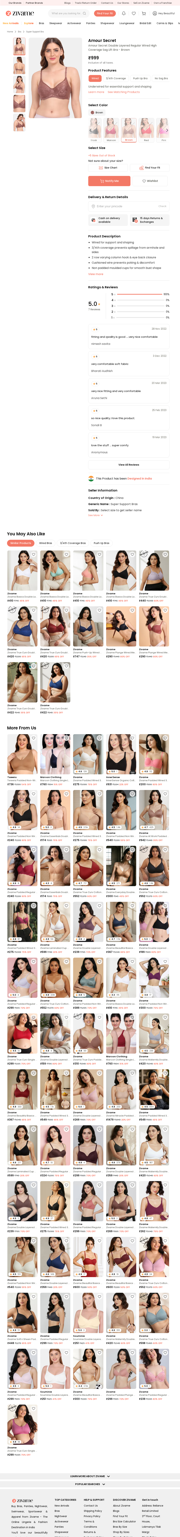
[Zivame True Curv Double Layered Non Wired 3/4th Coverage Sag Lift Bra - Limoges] (22, 626)
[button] (84, 13)
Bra (19, 31)
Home (10, 31)
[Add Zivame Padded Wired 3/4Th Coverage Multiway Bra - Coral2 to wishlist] (165, 738)
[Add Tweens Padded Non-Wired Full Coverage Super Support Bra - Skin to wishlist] (33, 738)
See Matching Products (124, 92)
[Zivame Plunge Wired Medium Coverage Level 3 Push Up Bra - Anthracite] (121, 626)
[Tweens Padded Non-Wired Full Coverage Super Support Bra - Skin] (22, 754)
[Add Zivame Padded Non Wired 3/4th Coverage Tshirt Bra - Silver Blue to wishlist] (99, 961)
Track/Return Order (86, 3)
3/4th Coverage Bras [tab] (73, 543)
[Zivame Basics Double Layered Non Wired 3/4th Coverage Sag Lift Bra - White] (22, 570)
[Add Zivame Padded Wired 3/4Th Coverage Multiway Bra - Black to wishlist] (165, 1073)
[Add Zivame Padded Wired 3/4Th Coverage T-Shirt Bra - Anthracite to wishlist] (66, 1185)
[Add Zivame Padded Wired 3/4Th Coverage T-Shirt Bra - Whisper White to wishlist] (99, 738)
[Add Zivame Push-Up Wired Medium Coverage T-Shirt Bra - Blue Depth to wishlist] (99, 610)
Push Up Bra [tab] (140, 78)
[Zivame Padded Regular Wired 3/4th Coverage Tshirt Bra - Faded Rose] (88, 1201)
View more (95, 274)
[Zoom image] (55, 78)
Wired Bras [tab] (45, 543)
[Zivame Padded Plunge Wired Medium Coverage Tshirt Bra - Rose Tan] (121, 1369)
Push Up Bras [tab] (101, 543)
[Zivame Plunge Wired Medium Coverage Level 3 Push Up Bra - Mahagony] (154, 626)
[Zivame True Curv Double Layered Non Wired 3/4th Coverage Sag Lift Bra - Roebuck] (22, 682)
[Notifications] (124, 13)
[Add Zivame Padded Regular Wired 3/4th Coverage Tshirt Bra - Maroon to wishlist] (33, 849)
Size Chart (110, 167)
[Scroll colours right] (165, 130)
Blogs (67, 3)
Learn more (96, 92)
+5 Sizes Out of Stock (101, 155)
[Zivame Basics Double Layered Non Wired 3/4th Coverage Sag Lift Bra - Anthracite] (121, 570)
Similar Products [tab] (20, 543)
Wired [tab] (95, 78)
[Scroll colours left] (92, 130)
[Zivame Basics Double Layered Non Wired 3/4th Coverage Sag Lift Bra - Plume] (55, 570)
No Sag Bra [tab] (161, 78)
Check (162, 206)
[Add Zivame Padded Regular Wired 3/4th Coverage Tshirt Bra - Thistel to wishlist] (33, 961)
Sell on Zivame (141, 3)
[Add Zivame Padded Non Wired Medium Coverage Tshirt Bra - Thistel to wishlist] (165, 1408)
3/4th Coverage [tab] (116, 78)
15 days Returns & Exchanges (151, 220)
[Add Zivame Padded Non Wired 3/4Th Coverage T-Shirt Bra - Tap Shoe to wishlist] (33, 794)
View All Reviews (128, 464)
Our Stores (123, 3)
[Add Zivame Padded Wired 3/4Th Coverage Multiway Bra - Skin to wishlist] (66, 1073)
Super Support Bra (35, 31)
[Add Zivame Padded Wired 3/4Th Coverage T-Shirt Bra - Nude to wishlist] (99, 794)
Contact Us (107, 3)
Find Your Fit (152, 167)
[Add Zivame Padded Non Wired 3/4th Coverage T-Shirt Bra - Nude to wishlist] (132, 794)
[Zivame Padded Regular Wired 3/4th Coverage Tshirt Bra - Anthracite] (55, 1313)
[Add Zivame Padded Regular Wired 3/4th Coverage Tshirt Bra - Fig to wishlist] (99, 1129)
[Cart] (144, 13)
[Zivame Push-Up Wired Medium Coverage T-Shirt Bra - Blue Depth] (88, 626)
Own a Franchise (163, 3)
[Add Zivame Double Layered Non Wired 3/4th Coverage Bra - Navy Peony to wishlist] (66, 1241)
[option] (19, 46)
